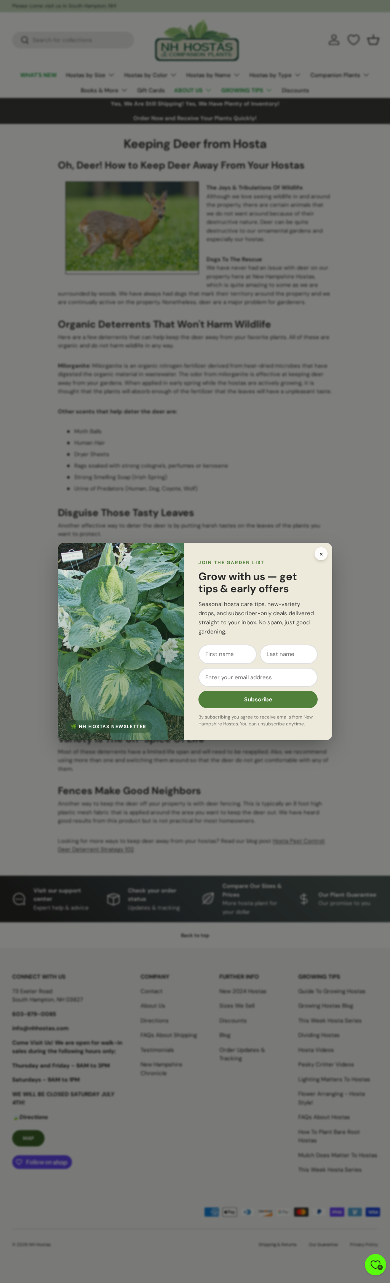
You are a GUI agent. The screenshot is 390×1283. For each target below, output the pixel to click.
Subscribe (258, 699)
